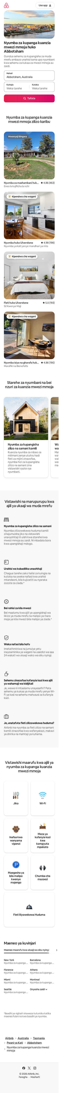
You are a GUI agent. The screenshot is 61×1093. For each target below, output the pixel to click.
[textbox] (17, 88)
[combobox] (29, 77)
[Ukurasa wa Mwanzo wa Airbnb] (6, 5)
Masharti (35, 1077)
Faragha (23, 1077)
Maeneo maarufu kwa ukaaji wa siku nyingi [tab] (26, 950)
